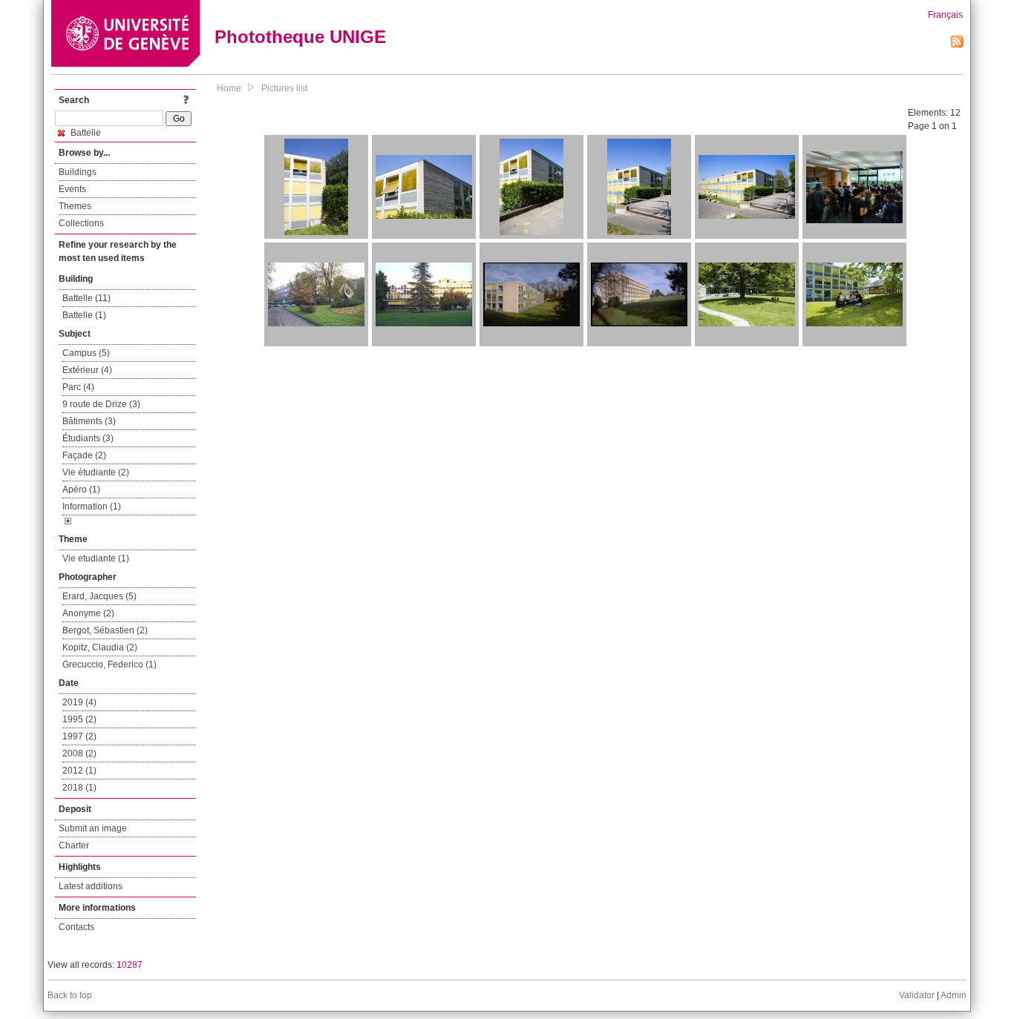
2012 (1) (79, 770)
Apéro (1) (81, 489)
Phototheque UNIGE (300, 37)
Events (72, 189)
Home (229, 88)
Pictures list (284, 88)
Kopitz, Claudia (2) (99, 647)
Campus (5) (86, 353)
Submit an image (93, 828)
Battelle (84, 133)
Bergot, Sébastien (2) (105, 630)
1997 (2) (79, 736)
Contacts (76, 927)
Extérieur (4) (87, 370)
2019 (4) (79, 702)
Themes (75, 206)
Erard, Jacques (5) (99, 596)
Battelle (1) (84, 315)
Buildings (78, 172)
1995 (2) (79, 719)
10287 (130, 965)
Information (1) (91, 506)
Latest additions (90, 886)
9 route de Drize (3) (101, 404)
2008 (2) (79, 753)
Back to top (70, 995)
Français (945, 15)
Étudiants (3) (88, 438)
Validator (917, 995)
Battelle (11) (86, 298)
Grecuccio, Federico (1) (109, 664)
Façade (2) (84, 455)
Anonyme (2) (88, 613)
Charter (74, 845)
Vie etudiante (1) (95, 558)
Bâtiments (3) (89, 421)
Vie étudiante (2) (95, 472)
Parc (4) (78, 387)
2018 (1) (79, 787)
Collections (81, 223)
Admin (953, 995)
